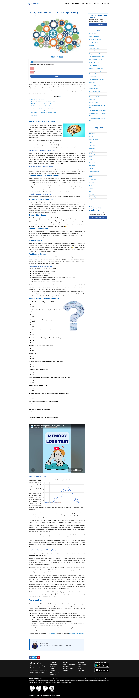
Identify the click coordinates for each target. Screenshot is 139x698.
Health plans (66, 666)
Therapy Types (93, 197)
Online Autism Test (94, 65)
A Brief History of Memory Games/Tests (43, 101)
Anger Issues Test (94, 48)
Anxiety (91, 136)
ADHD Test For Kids (94, 62)
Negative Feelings (94, 171)
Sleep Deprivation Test (95, 54)
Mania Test (92, 99)
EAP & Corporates (86, 3)
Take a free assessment (98, 217)
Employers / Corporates (69, 664)
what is (91, 200)
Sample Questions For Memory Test (42, 108)
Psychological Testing (95, 71)
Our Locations (56, 695)
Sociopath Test (93, 74)
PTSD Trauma (93, 177)
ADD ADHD (92, 134)
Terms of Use (40, 695)
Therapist (91, 194)
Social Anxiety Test (94, 91)
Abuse (91, 131)
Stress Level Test (93, 88)
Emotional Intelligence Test (96, 56)
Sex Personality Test (94, 85)
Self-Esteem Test (93, 102)
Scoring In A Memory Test (39, 110)
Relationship (92, 179)
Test (30, 15)
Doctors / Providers (68, 668)
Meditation (92, 165)
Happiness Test (93, 76)
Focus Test (92, 82)
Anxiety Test (92, 33)
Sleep (90, 185)
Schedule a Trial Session (98, 24)
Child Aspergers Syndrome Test (97, 110)
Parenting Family (93, 174)
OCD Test (91, 45)
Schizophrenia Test (94, 94)
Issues (90, 159)
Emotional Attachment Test (96, 79)
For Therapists (93, 154)
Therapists (65, 670)
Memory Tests (93, 51)
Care (90, 142)
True (35, 68)
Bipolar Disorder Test (95, 39)
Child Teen (92, 145)
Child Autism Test (94, 97)
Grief (90, 157)
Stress (91, 188)
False (35, 72)
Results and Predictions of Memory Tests (43, 112)
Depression (92, 148)
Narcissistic (92, 168)
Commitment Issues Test (96, 68)
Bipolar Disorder (93, 139)
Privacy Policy (32, 695)
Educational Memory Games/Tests (41, 106)
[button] (30, 657)
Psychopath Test (93, 42)
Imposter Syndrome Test (96, 59)
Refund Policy (48, 695)
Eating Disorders (93, 151)
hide (60, 96)
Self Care (91, 182)
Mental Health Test (94, 36)
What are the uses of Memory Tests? (42, 104)
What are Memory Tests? (36, 99)
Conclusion (33, 115)
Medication (92, 162)
